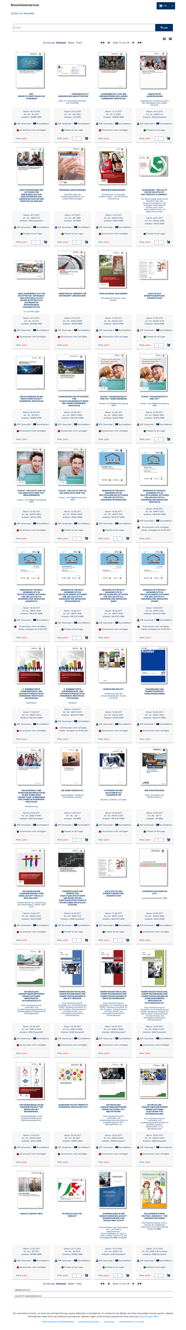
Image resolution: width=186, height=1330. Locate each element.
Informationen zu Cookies (131, 1321)
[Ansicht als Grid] (164, 39)
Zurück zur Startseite (22, 13)
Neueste (61, 42)
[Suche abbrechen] (147, 27)
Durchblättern (42, 123)
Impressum (109, 1321)
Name (71, 42)
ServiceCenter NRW (148, 1316)
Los (165, 27)
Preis (79, 42)
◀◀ (102, 42)
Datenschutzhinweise (88, 1321)
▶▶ (140, 42)
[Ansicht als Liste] (170, 39)
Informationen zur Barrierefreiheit (58, 1321)
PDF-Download (23, 123)
